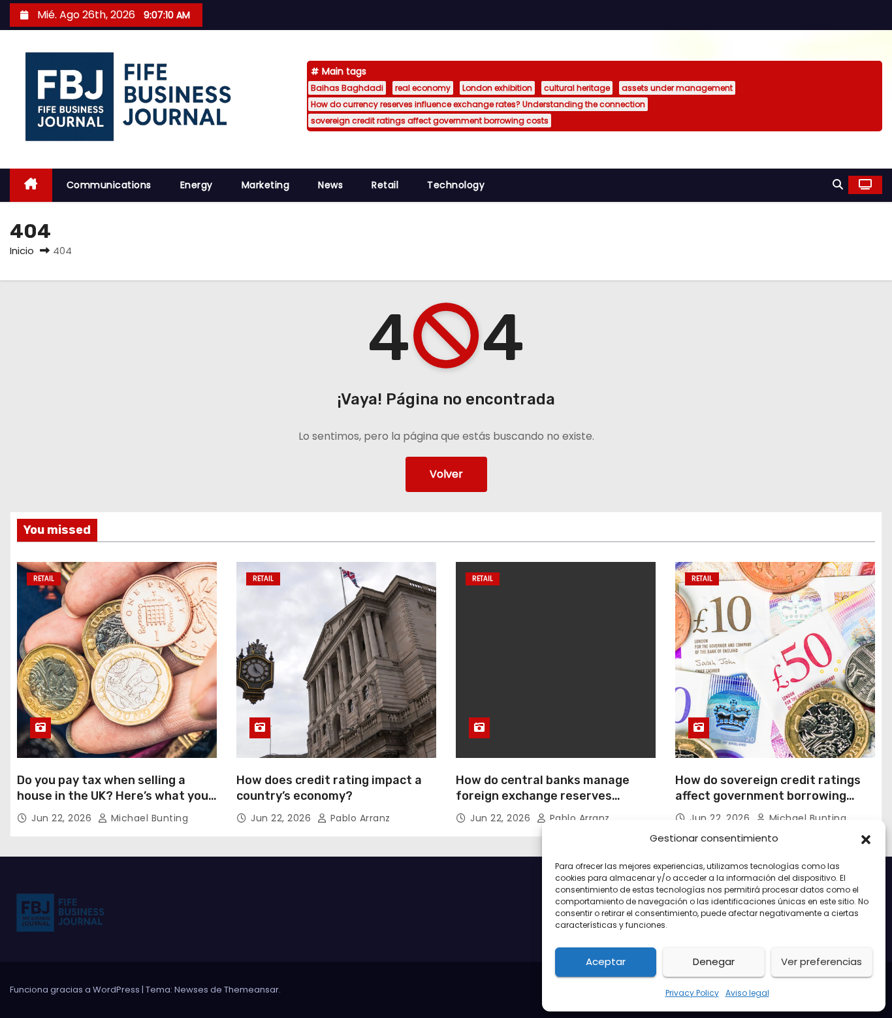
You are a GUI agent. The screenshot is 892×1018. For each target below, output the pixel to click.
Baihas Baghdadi (347, 87)
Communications (109, 184)
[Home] (31, 185)
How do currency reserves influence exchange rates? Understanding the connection (478, 104)
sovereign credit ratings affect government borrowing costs (430, 120)
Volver (446, 474)
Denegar (714, 961)
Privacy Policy (692, 992)
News (330, 184)
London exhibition (497, 87)
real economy (423, 87)
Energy (196, 184)
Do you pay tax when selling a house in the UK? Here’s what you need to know (112, 796)
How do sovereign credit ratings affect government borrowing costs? (768, 796)
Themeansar (251, 989)
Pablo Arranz (358, 818)
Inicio (22, 250)
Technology (456, 184)
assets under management (677, 87)
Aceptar (606, 961)
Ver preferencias (821, 961)
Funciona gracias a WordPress (76, 989)
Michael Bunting (148, 818)
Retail (385, 184)
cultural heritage (577, 87)
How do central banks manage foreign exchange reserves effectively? (542, 796)
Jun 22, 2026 (63, 818)
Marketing (266, 184)
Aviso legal (747, 992)
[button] (865, 838)
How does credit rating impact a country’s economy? (329, 788)
